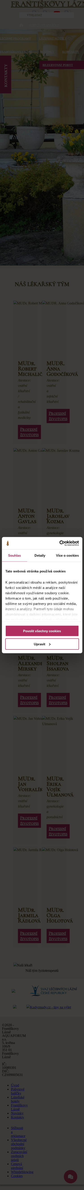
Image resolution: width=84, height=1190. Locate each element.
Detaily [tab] (39, 555)
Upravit (39, 644)
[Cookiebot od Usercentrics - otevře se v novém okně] (60, 543)
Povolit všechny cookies (42, 631)
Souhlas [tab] (14, 555)
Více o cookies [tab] (67, 555)
